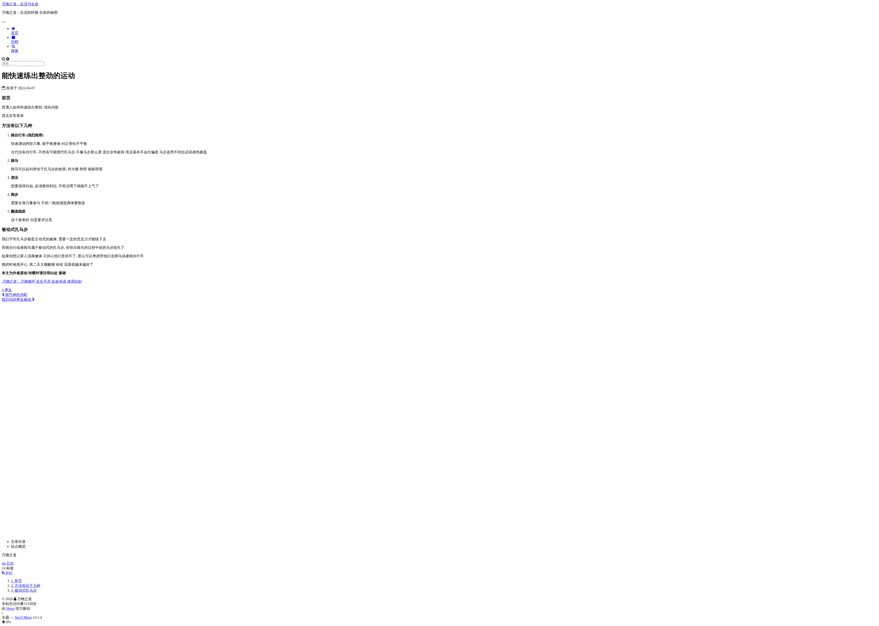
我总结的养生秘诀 (17, 299)
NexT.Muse (23, 617)
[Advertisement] (439, 334)
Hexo (10, 608)
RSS (8, 573)
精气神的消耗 (15, 295)
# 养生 (7, 290)
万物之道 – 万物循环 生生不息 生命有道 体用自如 (41, 281)
